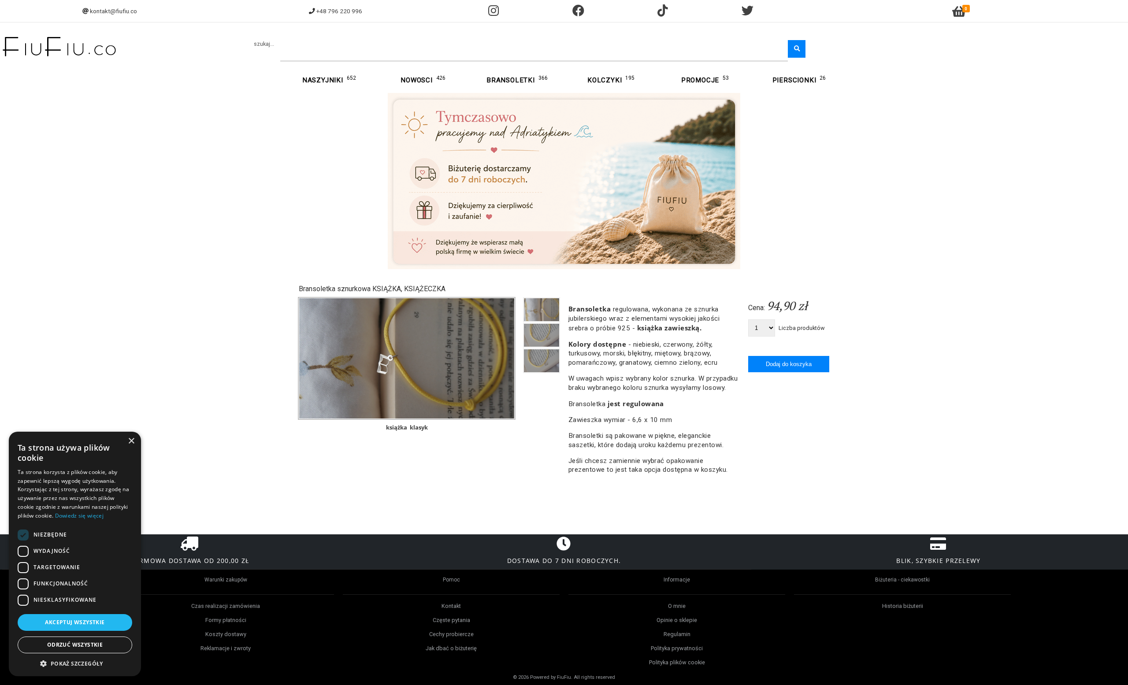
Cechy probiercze (451, 634)
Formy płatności (225, 620)
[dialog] (75, 554)
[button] (75, 663)
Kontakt (451, 606)
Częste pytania (451, 620)
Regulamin (677, 634)
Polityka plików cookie (677, 662)
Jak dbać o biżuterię (451, 648)
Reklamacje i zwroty (225, 648)
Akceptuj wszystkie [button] (74, 622)
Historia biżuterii (902, 606)
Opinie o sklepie (677, 620)
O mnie (677, 606)
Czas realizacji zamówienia (225, 606)
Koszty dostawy (225, 634)
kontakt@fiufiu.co (113, 11)
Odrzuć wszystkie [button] (75, 644)
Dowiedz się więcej (79, 515)
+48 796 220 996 (339, 11)
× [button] (131, 441)
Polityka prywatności (677, 648)
